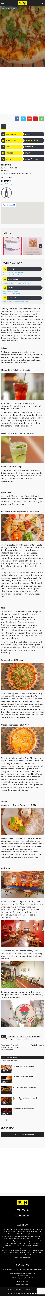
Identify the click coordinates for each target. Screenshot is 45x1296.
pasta (13, 1039)
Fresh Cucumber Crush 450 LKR (14, 274)
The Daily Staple (37, 1045)
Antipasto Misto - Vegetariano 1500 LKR (17, 283)
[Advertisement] (22, 91)
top (31, 1039)
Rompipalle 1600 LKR (10, 291)
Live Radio (8, 3)
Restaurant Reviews (5, 1071)
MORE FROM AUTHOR (10, 1060)
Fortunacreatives (31, 1293)
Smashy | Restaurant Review (23, 1077)
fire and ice (11, 1036)
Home (10, 1289)
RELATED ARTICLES (9, 1057)
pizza (18, 1039)
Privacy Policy (27, 1289)
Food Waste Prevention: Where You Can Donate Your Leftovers (10, 1047)
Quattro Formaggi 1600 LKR (12, 293)
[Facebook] (16, 1215)
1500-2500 (29, 134)
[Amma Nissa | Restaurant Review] (6, 1090)
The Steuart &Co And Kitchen (23, 1108)
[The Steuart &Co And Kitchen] (6, 1111)
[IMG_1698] (32, 246)
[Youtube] (27, 1215)
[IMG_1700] (12, 246)
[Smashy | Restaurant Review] (6, 1079)
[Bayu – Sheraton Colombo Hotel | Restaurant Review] (6, 1101)
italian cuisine (36, 1036)
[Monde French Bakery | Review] (6, 1069)
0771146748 (6, 184)
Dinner (35, 159)
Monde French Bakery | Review (23, 1066)
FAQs (35, 1289)
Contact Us (17, 1289)
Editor (24, 59)
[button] (42, 3)
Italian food (5, 1039)
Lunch (27, 159)
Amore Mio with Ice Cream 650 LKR (15, 301)
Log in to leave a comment (22, 1134)
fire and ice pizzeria (23, 1036)
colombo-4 (29, 147)
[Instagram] (24, 1215)
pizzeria (25, 1039)
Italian (28, 153)
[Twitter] (20, 1215)
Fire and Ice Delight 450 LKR (13, 273)
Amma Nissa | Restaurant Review (24, 1087)
